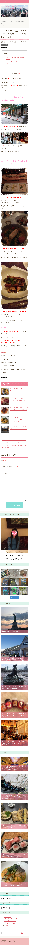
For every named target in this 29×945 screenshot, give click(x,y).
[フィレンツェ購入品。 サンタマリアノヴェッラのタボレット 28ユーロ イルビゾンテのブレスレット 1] (23, 573)
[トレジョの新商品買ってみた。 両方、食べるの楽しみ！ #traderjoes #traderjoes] (5, 573)
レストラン (4, 44)
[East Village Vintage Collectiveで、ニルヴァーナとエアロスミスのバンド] (14, 582)
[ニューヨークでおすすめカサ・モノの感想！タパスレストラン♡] (5, 413)
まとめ (9, 65)
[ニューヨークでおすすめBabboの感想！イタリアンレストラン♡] (5, 432)
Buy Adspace (7, 917)
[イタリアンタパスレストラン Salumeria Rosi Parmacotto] (5, 403)
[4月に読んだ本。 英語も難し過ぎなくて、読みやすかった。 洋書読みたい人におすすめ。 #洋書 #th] (14, 591)
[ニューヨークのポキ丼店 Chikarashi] (5, 394)
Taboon (3, 352)
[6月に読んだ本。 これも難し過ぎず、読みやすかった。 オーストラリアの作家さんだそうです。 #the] (23, 582)
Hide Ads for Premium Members (12, 919)
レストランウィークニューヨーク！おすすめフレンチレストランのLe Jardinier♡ (19, 419)
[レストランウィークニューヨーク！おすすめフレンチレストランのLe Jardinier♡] (5, 422)
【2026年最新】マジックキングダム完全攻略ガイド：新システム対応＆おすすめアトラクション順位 (14, 797)
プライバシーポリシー (10, 923)
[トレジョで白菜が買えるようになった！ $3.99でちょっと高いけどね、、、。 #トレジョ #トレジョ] (23, 591)
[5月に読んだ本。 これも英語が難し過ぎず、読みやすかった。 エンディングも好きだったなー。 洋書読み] (5, 591)
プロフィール (8, 925)
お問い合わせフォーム (8, 631)
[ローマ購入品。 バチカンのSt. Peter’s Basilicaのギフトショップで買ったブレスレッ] (14, 573)
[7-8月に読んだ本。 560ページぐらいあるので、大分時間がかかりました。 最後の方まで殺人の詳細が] (5, 582)
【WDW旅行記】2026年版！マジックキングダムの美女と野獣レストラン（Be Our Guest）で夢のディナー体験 (14, 768)
